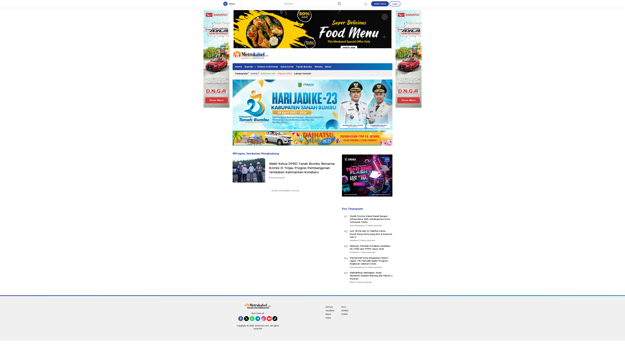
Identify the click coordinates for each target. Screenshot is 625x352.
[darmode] (365, 3)
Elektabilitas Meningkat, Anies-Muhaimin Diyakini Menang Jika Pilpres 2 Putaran (371, 275)
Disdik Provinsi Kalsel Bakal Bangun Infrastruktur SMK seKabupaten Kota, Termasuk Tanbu (370, 219)
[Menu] (226, 4)
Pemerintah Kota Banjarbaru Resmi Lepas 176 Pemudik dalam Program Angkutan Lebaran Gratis (369, 261)
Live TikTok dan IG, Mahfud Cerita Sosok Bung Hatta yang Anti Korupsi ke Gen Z (371, 234)
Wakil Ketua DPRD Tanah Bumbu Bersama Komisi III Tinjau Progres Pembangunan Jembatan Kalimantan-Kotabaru (301, 168)
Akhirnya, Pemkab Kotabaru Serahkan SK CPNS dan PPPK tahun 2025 (370, 247)
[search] (339, 4)
